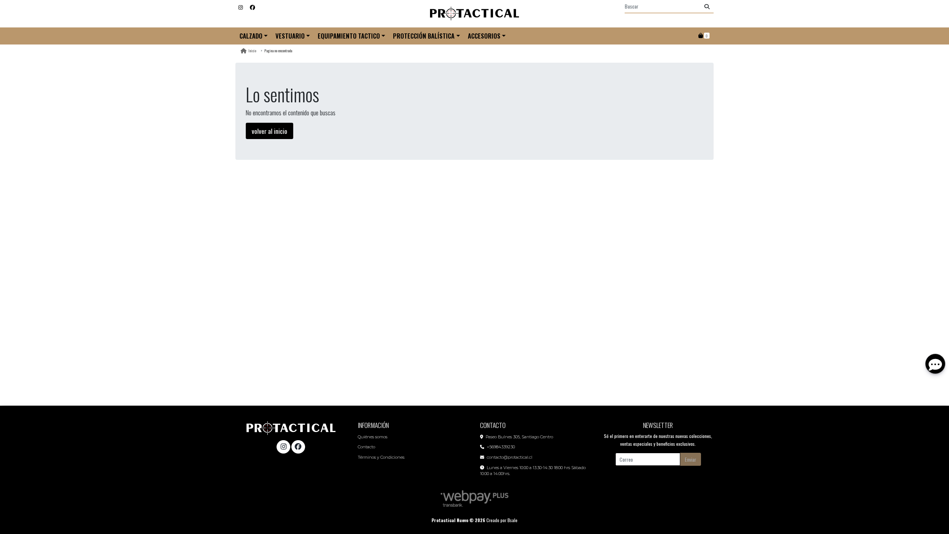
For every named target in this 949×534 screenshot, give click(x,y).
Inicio (252, 50)
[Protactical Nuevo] (474, 13)
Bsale (512, 520)
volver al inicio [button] (269, 131)
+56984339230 (501, 446)
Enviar (690, 459)
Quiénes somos (372, 436)
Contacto (366, 446)
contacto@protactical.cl (509, 457)
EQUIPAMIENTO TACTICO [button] (349, 35)
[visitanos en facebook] (252, 7)
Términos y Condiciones (381, 457)
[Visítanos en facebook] (298, 447)
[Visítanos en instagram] (283, 447)
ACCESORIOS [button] (484, 35)
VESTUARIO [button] (290, 35)
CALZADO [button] (250, 35)
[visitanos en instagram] (240, 7)
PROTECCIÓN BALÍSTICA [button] (423, 35)
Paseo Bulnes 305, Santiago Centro (519, 436)
